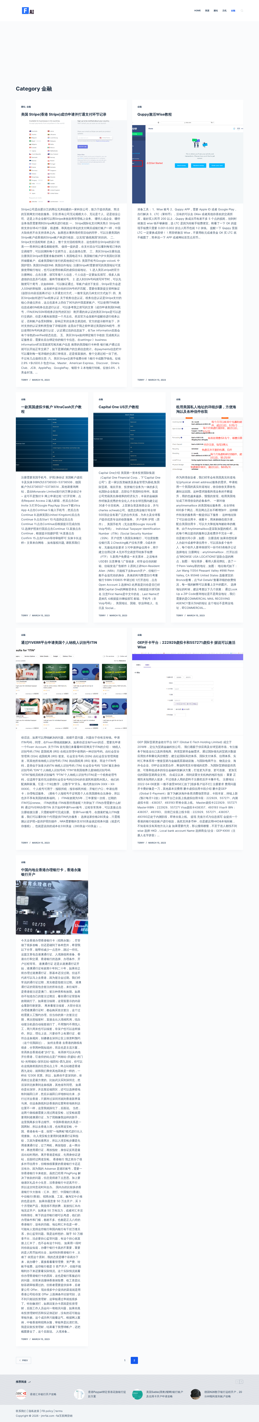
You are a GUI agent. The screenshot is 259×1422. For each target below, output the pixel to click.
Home (197, 10)
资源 (207, 10)
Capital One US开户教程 (119, 407)
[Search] (242, 11)
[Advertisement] (129, 47)
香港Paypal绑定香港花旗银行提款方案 (107, 1394)
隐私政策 (34, 1411)
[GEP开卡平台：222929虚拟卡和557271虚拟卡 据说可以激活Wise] (187, 694)
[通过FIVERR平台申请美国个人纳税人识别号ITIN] (71, 690)
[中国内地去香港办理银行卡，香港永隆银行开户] (52, 907)
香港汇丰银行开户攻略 (43, 1394)
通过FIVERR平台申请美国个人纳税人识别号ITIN (59, 642)
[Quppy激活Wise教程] (187, 162)
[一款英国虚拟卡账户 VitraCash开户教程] (52, 444)
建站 (216, 10)
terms (59, 1411)
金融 (233, 10)
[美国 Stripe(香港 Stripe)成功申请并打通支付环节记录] (71, 162)
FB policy (47, 1411)
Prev (25, 1360)
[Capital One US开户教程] (129, 440)
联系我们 (21, 1411)
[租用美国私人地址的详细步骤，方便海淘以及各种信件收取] (207, 444)
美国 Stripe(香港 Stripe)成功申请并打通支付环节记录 (63, 114)
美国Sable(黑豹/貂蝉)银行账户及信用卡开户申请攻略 (164, 1394)
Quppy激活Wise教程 (154, 114)
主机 (224, 10)
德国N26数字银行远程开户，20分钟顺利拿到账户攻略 (223, 1394)
